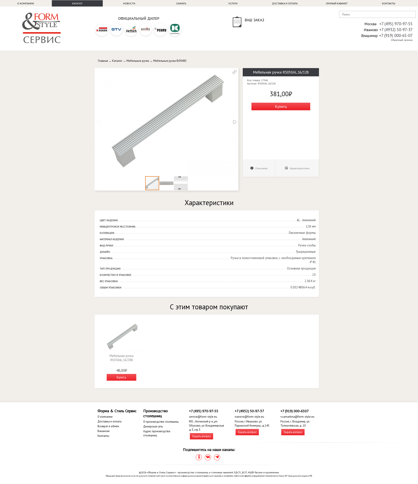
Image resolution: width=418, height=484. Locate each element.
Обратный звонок (402, 40)
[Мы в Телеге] (217, 457)
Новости (129, 3)
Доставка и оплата (285, 3)
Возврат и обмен (108, 426)
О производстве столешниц (161, 422)
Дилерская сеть (153, 426)
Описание (261, 168)
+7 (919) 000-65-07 (396, 35)
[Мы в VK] (208, 457)
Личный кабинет (337, 3)
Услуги (233, 3)
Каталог (77, 3)
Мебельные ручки (137, 61)
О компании (25, 3)
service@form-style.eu (203, 417)
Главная (103, 61)
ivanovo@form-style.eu (249, 417)
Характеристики (299, 168)
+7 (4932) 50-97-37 (396, 29)
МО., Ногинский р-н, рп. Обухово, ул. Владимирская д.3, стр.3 (206, 426)
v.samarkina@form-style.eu (297, 417)
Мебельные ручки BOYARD (170, 61)
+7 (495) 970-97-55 (396, 23)
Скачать (181, 3)
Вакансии (104, 431)
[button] (234, 72)
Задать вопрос (201, 436)
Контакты (388, 3)
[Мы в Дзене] (199, 457)
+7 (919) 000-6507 (294, 411)
